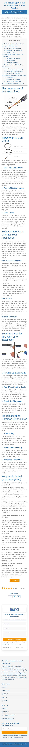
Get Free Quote (14, 580)
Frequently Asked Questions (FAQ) (13, 83)
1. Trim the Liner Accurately (13, 69)
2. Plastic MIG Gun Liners (13, 50)
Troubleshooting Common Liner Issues (14, 75)
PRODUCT (6, 690)
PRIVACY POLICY (8, 718)
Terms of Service (14, 644)
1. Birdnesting (9, 77)
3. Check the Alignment (12, 73)
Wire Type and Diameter (12, 58)
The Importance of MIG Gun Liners (13, 44)
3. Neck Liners (9, 52)
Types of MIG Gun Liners (10, 46)
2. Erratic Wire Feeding (12, 79)
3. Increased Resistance (12, 81)
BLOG (5, 697)
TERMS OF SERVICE (9, 715)
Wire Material (9, 60)
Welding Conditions (11, 62)
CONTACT (6, 701)
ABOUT (5, 694)
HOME (5, 687)
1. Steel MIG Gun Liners (12, 48)
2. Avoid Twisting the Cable (13, 71)
